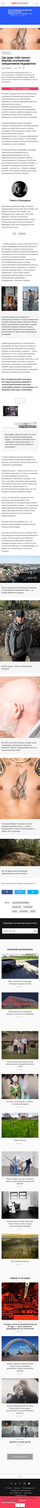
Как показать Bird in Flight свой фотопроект (19, 883)
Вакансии (17, 1488)
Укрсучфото (28, 1493)
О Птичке (9, 1488)
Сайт (14, 233)
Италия (15, 911)
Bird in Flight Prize (16, 1493)
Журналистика (17, 907)
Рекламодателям (29, 1488)
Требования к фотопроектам (21, 1490)
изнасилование (28, 907)
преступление (23, 911)
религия (33, 911)
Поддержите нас (21, 1495)
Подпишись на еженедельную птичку (20, 923)
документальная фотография (21, 902)
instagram (22, 233)
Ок (20, 1505)
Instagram (26, 89)
